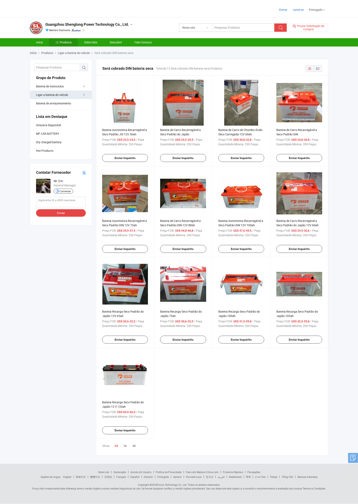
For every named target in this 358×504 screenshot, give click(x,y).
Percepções (253, 472)
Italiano (177, 476)
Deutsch (148, 476)
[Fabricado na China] (56, 8)
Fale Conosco (143, 42)
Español (134, 476)
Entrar (283, 10)
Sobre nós (103, 472)
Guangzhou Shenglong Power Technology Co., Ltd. (87, 24)
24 (116, 446)
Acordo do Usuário (141, 472)
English (67, 476)
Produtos (66, 42)
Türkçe (273, 476)
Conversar (65, 191)
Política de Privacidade (168, 472)
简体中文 (81, 476)
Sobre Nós (90, 42)
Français (121, 476)
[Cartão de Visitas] (84, 172)
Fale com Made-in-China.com (202, 472)
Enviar (61, 213)
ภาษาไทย (260, 476)
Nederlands (235, 476)
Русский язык (194, 476)
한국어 (209, 476)
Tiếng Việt (287, 476)
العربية (221, 476)
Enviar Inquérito (125, 158)
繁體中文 (95, 476)
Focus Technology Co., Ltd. (172, 484)
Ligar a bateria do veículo (52, 95)
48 (134, 446)
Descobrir (116, 42)
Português (163, 476)
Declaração (120, 472)
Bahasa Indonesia (308, 476)
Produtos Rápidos (233, 472)
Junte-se (298, 10)
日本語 (108, 476)
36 (125, 446)
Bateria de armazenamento (53, 103)
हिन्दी (248, 476)
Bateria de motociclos (50, 86)
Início (39, 42)
